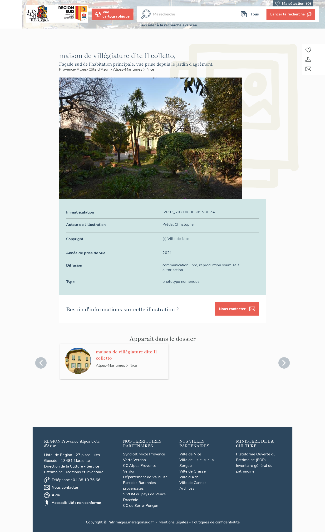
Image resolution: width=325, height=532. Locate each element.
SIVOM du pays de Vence (144, 494)
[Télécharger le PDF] (308, 59)
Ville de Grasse (192, 471)
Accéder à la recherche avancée (169, 25)
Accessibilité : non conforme (76, 502)
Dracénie (130, 500)
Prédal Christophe (178, 224)
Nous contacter (232, 309)
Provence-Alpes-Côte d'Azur (84, 69)
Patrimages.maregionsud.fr (131, 522)
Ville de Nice (190, 454)
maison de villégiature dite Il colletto (126, 354)
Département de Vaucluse (145, 477)
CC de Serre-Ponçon (140, 505)
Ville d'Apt (188, 477)
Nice (150, 69)
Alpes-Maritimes (128, 69)
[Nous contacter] (308, 69)
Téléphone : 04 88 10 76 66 (76, 480)
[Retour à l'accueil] (11, 14)
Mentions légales (173, 522)
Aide (56, 495)
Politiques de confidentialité (216, 522)
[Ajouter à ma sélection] (308, 50)
